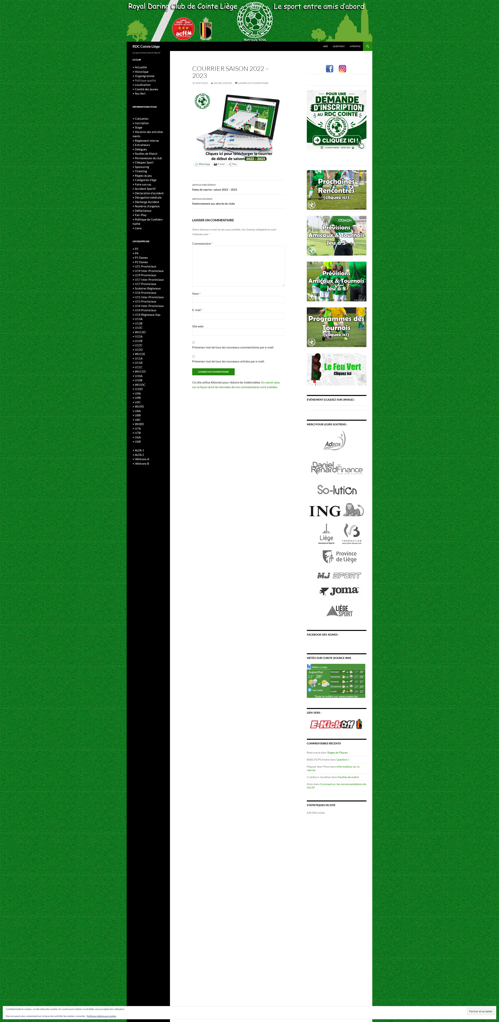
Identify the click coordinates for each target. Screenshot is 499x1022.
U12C (138, 345)
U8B (138, 415)
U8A (138, 411)
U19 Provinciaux (145, 275)
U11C (138, 367)
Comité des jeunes (146, 89)
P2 (136, 249)
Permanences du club (148, 158)
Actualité (141, 67)
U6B (138, 441)
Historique (142, 71)
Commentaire (202, 243)
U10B (138, 380)
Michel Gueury (222, 83)
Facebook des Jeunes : (323, 634)
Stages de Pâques (337, 752)
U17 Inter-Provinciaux (149, 279)
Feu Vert (140, 93)
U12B (138, 341)
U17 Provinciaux (145, 284)
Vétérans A (142, 459)
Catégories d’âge (146, 180)
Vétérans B (142, 463)
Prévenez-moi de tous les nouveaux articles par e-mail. (228, 361)
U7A (138, 428)
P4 (136, 253)
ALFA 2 (139, 454)
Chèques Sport (144, 162)
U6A (138, 437)
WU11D (140, 371)
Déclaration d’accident (149, 193)
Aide (325, 46)
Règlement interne (147, 140)
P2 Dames (141, 262)
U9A (138, 393)
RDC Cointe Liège (146, 46)
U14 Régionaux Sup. (148, 314)
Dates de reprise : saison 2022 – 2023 (214, 187)
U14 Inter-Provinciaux (149, 306)
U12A (138, 336)
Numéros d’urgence (147, 206)
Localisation (142, 84)
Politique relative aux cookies (101, 1016)
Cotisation (141, 118)
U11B (138, 362)
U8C (138, 419)
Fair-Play (141, 215)
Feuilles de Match (146, 153)
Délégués (141, 149)
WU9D (139, 406)
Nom (196, 293)
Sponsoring (142, 167)
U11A (138, 358)
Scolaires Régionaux (148, 288)
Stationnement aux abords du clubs (213, 201)
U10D (139, 389)
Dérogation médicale (148, 197)
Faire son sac (143, 184)
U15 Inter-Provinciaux (149, 297)
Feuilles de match (348, 777)
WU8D (139, 424)
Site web (197, 326)
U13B (138, 323)
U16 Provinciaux (145, 292)
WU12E (140, 354)
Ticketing (141, 171)
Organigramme (144, 76)
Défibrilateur (143, 210)
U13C (138, 327)
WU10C (140, 384)
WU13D (140, 332)
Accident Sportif (145, 188)
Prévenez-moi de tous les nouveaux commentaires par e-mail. (233, 347)
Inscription (142, 123)
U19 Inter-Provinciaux (149, 271)
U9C (138, 402)
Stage (138, 127)
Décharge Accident (147, 202)
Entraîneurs (142, 145)
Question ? (339, 46)
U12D (139, 349)
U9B (138, 397)
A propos (355, 46)
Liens (138, 228)
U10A (138, 376)
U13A (138, 319)
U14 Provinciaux (145, 310)
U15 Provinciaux (145, 301)
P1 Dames (141, 257)
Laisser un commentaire (253, 83)
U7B (138, 432)
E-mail (197, 310)
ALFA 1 (139, 450)
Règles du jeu (143, 175)
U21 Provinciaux (145, 266)
